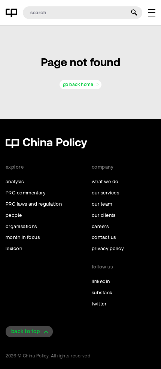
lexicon (14, 248)
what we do (105, 181)
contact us (104, 237)
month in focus (23, 237)
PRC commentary (25, 193)
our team (102, 204)
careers (100, 226)
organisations (21, 226)
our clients (104, 215)
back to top (25, 331)
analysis (15, 181)
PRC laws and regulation (34, 204)
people (14, 215)
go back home (78, 84)
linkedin (101, 281)
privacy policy (108, 248)
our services (105, 193)
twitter (99, 304)
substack (102, 292)
